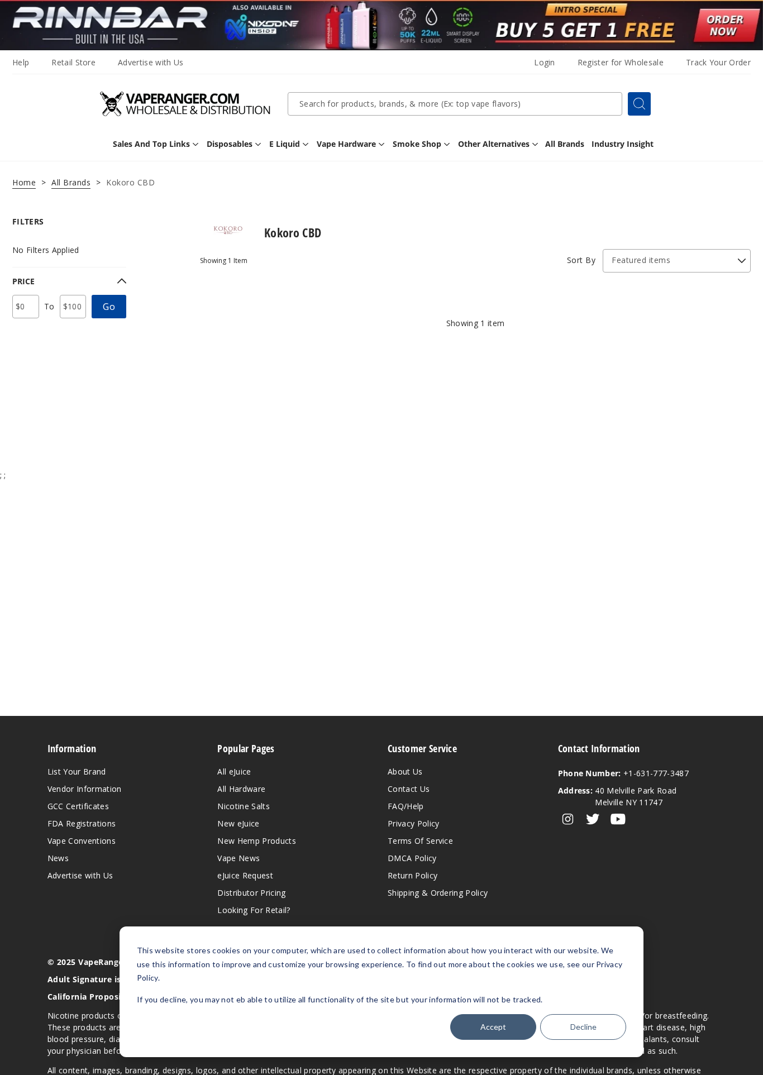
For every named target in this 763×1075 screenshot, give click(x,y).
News (58, 858)
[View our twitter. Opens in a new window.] (593, 819)
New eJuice (238, 823)
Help (20, 62)
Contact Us (409, 788)
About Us (405, 771)
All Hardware (241, 788)
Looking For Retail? (253, 910)
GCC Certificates (78, 806)
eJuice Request (245, 875)
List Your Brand (76, 771)
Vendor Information (84, 788)
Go (109, 306)
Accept (493, 1026)
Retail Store (73, 62)
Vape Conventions (81, 840)
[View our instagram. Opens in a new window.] (568, 819)
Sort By (581, 260)
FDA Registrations (81, 823)
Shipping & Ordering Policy (438, 892)
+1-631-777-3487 (623, 773)
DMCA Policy (412, 858)
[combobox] (455, 104)
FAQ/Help (406, 806)
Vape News (238, 858)
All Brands (70, 182)
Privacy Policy (413, 823)
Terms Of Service (420, 840)
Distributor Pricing (251, 892)
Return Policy (412, 875)
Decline (583, 1026)
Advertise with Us (150, 62)
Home (24, 182)
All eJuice (234, 771)
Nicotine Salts (243, 806)
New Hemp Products (256, 840)
